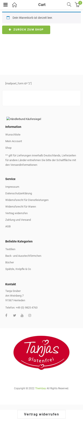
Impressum (12, 186)
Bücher (9, 262)
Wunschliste (12, 134)
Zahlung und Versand (18, 219)
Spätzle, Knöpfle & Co (18, 269)
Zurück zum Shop (28, 29)
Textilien (10, 249)
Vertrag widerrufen (16, 213)
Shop (8, 147)
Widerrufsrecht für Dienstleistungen (27, 200)
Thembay (40, 388)
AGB (8, 226)
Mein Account (13, 141)
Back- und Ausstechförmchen (23, 255)
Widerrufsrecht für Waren (20, 206)
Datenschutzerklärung (18, 193)
